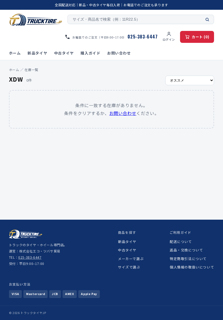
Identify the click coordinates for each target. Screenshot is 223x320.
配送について (181, 241)
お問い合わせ (119, 53)
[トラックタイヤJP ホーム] (35, 19)
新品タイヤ (37, 53)
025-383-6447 (29, 257)
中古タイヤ (64, 53)
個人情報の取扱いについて (192, 267)
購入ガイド (90, 53)
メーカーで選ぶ (131, 258)
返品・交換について (186, 249)
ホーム (15, 53)
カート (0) (200, 36)
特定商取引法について (188, 258)
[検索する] (207, 19)
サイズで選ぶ (129, 267)
